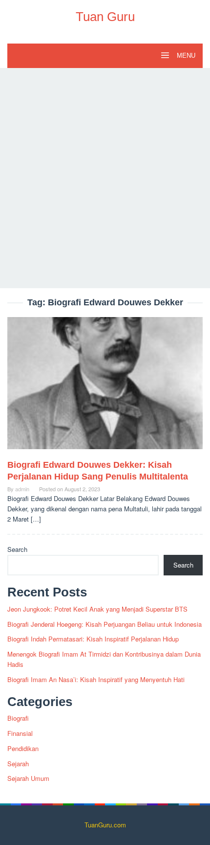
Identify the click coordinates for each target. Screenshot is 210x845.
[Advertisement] (105, 178)
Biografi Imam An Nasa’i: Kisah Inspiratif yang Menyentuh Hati (96, 679)
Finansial (20, 733)
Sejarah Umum (28, 778)
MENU (185, 55)
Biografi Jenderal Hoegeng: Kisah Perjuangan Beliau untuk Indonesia (104, 624)
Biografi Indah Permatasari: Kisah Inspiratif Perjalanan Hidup (93, 638)
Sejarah (18, 763)
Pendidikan (23, 748)
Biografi (18, 718)
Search (17, 549)
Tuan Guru (105, 16)
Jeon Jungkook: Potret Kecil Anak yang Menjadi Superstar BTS (97, 609)
